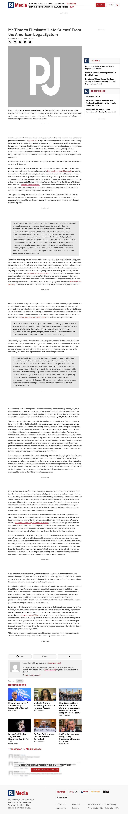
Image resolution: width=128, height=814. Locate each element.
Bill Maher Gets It (93, 97)
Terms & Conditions (96, 808)
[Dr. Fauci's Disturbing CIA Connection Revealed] (45, 725)
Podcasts (42, 4)
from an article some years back (33, 317)
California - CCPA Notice (112, 808)
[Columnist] (16, 667)
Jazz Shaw (11, 38)
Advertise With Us (96, 804)
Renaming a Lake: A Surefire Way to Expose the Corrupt (18, 705)
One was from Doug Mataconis (59, 171)
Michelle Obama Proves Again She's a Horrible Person (44, 705)
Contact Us (60, 804)
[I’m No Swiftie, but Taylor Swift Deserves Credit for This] (19, 725)
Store (51, 4)
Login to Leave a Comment (45, 770)
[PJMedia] (17, 5)
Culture (57, 7)
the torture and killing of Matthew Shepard (32, 523)
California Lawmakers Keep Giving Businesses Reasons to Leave (70, 738)
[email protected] (50, 670)
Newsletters (61, 808)
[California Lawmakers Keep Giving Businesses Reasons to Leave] (70, 725)
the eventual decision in (38, 273)
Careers (75, 808)
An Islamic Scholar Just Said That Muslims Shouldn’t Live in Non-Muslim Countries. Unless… (101, 103)
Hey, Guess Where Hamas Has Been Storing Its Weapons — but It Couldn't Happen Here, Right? (69, 708)
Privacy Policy (110, 804)
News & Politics (45, 7)
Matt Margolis (39, 710)
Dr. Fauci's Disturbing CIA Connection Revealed (44, 736)
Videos (65, 7)
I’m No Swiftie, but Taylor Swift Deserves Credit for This (18, 738)
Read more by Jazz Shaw (32, 675)
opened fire (32, 140)
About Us (76, 804)
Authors (33, 4)
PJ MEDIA (20, 681)
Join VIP (100, 5)
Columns (33, 7)
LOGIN (110, 5)
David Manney (13, 744)
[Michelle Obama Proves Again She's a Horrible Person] (45, 694)
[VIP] (71, 7)
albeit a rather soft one (30, 184)
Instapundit (60, 4)
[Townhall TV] (72, 3)
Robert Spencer (64, 715)
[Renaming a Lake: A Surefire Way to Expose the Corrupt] (19, 694)
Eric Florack (12, 710)
